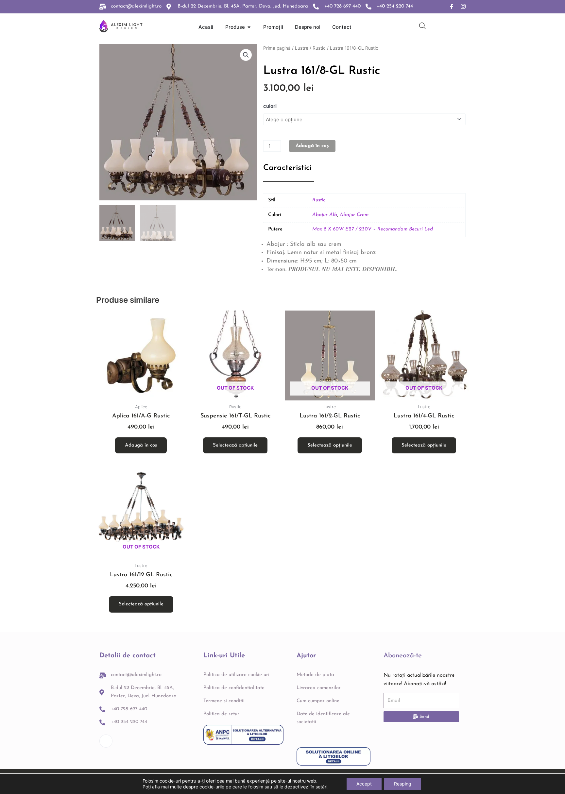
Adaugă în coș (312, 146)
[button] (246, 55)
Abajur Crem (354, 214)
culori (270, 106)
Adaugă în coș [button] (141, 445)
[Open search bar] (422, 26)
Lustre (301, 48)
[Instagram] (463, 7)
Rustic (319, 48)
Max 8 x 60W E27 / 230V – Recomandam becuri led (372, 229)
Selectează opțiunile (235, 445)
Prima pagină (277, 48)
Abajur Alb (324, 214)
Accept (364, 783)
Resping (402, 783)
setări (321, 786)
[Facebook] (451, 7)
